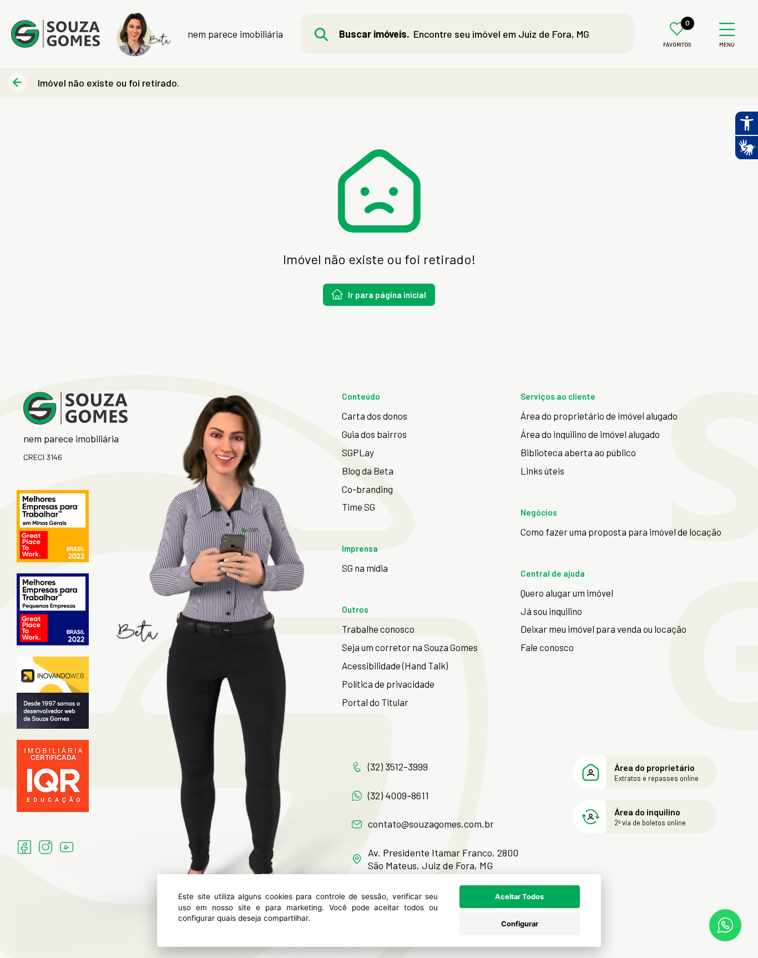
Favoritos (677, 45)
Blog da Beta (367, 470)
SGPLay (358, 452)
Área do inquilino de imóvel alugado (590, 434)
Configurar (519, 924)
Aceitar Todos (519, 897)
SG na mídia (365, 567)
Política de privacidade (388, 683)
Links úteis (542, 470)
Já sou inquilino (551, 611)
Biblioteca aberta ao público (578, 452)
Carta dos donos (374, 415)
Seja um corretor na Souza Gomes (410, 647)
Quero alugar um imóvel (567, 592)
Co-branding (367, 489)
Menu (727, 45)
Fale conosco (547, 647)
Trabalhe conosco (378, 628)
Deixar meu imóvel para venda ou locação (603, 628)
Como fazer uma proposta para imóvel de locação (621, 531)
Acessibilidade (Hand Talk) (395, 665)
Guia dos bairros (374, 434)
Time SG (358, 506)
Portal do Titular (375, 702)
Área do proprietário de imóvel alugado (599, 415)
